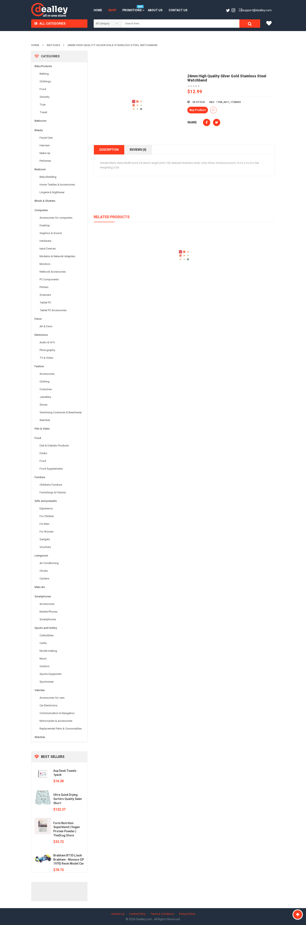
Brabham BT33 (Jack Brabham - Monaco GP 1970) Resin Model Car (68, 859)
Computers (41, 210)
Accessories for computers (56, 217)
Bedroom (40, 169)
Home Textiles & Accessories (57, 184)
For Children (47, 516)
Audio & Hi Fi (47, 342)
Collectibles (47, 635)
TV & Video (46, 357)
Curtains (44, 578)
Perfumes (45, 160)
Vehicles (40, 690)
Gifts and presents (46, 501)
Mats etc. (40, 587)
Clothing (45, 381)
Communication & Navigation (57, 713)
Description (109, 149)
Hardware (45, 240)
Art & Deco (46, 326)
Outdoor (45, 666)
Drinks (43, 453)
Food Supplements (51, 468)
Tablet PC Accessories (53, 310)
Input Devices (48, 248)
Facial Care (46, 137)
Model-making (48, 650)
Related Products (111, 217)
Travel (43, 112)
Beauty (39, 130)
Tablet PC (45, 302)
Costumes (46, 389)
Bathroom (40, 120)
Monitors (45, 264)
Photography (47, 350)
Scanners (45, 294)
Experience (46, 508)
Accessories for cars (52, 697)
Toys (43, 104)
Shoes (43, 404)
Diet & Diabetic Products (54, 445)
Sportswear (47, 681)
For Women (46, 531)
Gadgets (45, 539)
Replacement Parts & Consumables (61, 728)
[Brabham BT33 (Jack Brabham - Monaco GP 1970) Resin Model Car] (43, 858)
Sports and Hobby (46, 627)
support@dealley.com (257, 10)
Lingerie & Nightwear (52, 192)
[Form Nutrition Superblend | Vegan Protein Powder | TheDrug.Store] (43, 826)
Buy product (197, 110)
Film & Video (42, 428)
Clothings (45, 81)
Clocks (44, 570)
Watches (53, 45)
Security (44, 96)
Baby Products (43, 66)
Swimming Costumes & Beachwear (61, 412)
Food (43, 89)
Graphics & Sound (51, 233)
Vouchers (45, 547)
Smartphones (43, 596)
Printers (44, 287)
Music (43, 658)
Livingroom (41, 555)
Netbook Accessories (53, 271)
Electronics (41, 334)
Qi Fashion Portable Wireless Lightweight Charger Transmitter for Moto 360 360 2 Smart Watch (184, 274)
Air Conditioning (49, 563)
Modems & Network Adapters (57, 256)
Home (35, 45)
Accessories (47, 373)
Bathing (44, 73)
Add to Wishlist (213, 110)
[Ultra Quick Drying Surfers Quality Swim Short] (43, 797)
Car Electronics (48, 705)
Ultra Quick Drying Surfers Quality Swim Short (67, 799)
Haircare (45, 145)
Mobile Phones (48, 611)
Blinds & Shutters (45, 200)
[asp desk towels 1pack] (43, 773)
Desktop (45, 225)
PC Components (49, 279)
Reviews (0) (138, 149)
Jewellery (45, 397)
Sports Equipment (50, 674)
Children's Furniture (51, 484)
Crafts (43, 643)
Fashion (39, 366)
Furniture (40, 477)
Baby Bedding (48, 176)
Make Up (45, 153)
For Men (44, 523)
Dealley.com (144, 919)
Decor (38, 318)
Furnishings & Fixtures (53, 492)
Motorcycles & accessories (56, 720)
